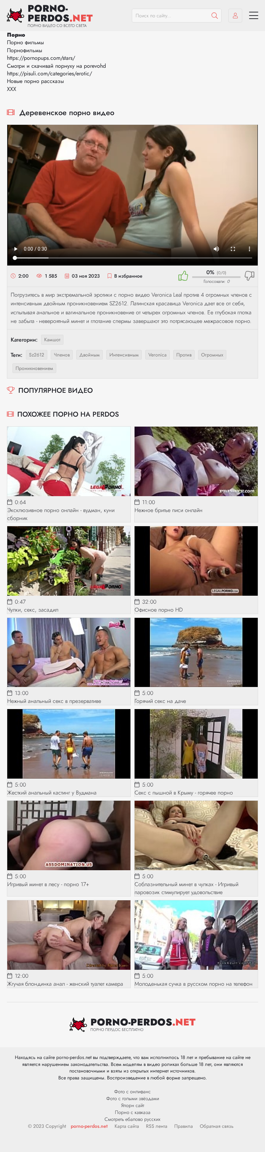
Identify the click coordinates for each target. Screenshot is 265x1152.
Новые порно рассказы (35, 81)
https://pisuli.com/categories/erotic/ (49, 73)
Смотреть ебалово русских (132, 1119)
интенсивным (124, 354)
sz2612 (36, 354)
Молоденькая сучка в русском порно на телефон (194, 984)
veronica (157, 354)
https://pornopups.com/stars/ (41, 58)
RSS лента (156, 1126)
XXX (11, 89)
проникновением (34, 368)
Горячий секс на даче (160, 701)
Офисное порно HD (159, 610)
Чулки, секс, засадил (32, 610)
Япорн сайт (132, 1105)
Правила (183, 1126)
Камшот (52, 339)
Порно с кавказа (132, 1112)
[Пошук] (215, 15)
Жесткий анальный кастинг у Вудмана (52, 793)
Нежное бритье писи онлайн (169, 510)
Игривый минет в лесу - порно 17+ (48, 884)
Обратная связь (217, 1126)
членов (62, 354)
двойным (89, 354)
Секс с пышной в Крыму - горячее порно (184, 793)
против (184, 354)
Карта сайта (127, 1126)
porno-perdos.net (89, 1126)
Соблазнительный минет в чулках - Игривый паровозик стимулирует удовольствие (186, 888)
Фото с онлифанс (132, 1091)
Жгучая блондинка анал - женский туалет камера (65, 984)
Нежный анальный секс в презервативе (54, 701)
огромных (212, 354)
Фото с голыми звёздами (132, 1098)
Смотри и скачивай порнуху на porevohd (56, 66)
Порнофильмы (24, 50)
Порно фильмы (25, 42)
